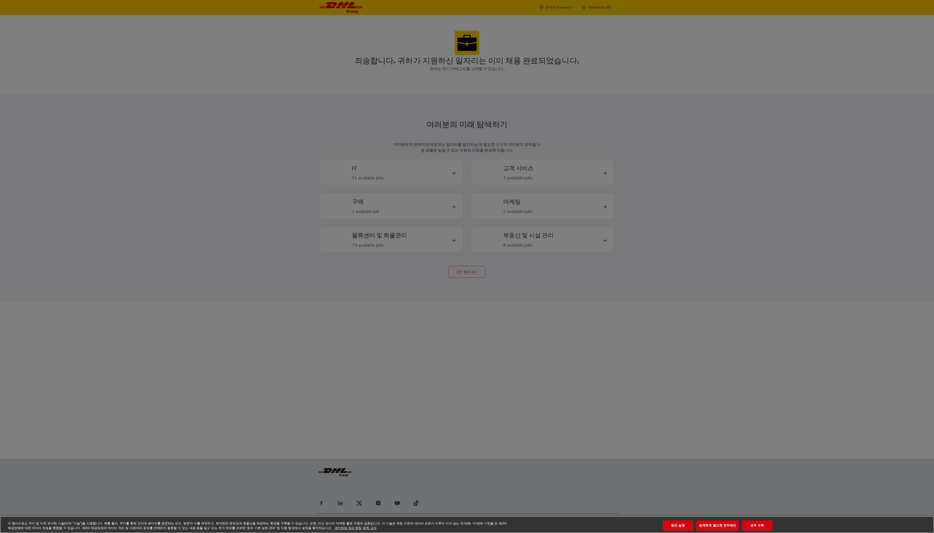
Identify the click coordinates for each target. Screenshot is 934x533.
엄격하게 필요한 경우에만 (717, 525)
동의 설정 (678, 525)
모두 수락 (757, 525)
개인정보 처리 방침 (348, 528)
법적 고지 (370, 528)
